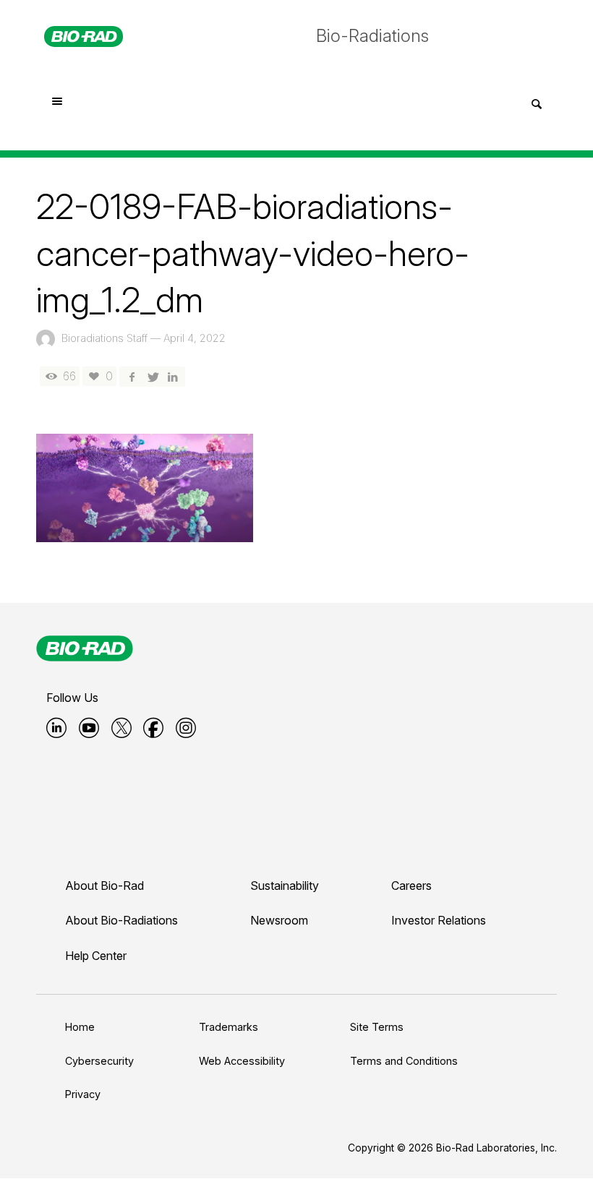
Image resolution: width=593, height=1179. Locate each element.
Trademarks (228, 1027)
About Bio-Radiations (121, 920)
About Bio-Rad (104, 885)
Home (80, 1027)
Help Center (96, 955)
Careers (411, 885)
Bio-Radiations (372, 35)
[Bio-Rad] (84, 648)
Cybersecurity (99, 1061)
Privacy (83, 1094)
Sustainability (284, 885)
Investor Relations (438, 920)
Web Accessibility (242, 1061)
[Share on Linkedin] (173, 376)
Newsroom (279, 920)
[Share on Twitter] (152, 376)
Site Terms (377, 1027)
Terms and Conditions (404, 1061)
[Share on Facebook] (131, 376)
